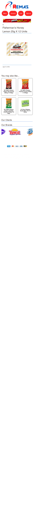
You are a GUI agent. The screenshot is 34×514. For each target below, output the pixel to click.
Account (13, 13)
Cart (21, 13)
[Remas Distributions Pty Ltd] (17, 9)
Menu (5, 13)
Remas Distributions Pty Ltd (18, 157)
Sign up (28, 13)
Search (25, 150)
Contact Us (17, 150)
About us (10, 150)
